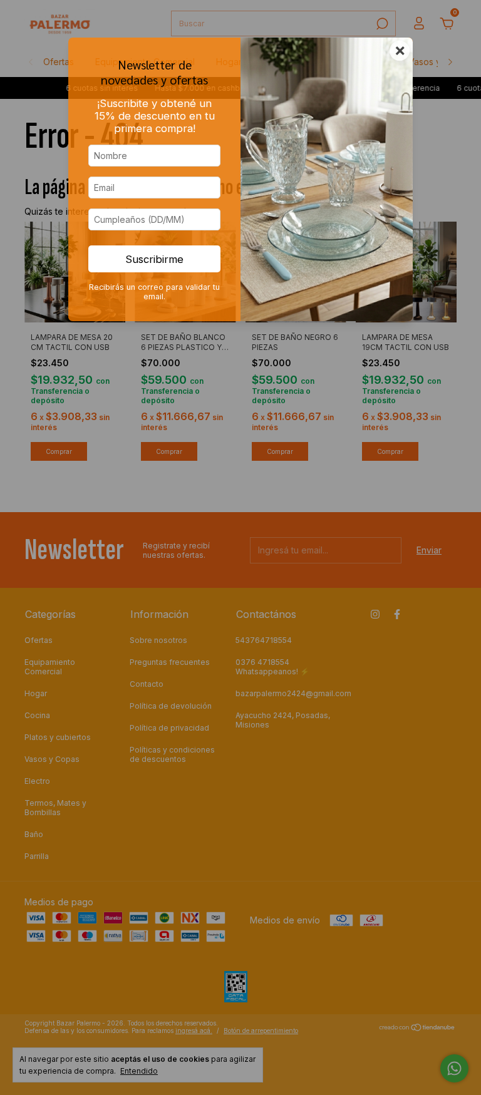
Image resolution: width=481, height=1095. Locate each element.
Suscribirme (154, 259)
